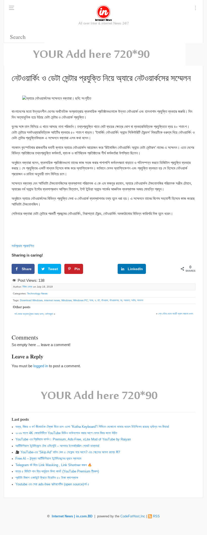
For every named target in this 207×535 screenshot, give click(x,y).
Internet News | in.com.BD (72, 516)
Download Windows (31, 300)
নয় (121, 300)
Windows (66, 300)
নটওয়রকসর (114, 300)
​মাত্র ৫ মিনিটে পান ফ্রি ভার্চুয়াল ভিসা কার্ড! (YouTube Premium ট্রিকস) (57, 471)
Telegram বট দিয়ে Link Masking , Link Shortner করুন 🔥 (53, 465)
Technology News (37, 293)
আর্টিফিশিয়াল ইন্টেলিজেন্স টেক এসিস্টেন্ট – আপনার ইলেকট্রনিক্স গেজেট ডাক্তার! (57, 446)
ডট (98, 300)
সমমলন (140, 300)
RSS (156, 516)
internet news (52, 300)
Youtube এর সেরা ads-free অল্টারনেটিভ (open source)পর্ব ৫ (52, 484)
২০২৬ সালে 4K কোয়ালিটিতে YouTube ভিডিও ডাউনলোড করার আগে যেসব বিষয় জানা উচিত (66, 433)
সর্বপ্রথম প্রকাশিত (23, 246)
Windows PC (80, 300)
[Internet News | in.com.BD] (103, 12)
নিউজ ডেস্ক (27, 286)
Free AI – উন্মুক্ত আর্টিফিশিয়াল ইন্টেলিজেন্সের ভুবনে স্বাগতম (48, 458)
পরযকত (127, 300)
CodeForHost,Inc (132, 516)
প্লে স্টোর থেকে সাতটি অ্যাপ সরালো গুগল (175, 313)
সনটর (133, 300)
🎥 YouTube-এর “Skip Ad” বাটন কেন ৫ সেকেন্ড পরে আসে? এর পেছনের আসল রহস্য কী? (67, 452)
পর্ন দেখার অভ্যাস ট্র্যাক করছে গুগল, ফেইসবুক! (33, 314)
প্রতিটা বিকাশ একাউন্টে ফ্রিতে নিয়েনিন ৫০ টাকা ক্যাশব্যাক (46, 478)
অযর (91, 300)
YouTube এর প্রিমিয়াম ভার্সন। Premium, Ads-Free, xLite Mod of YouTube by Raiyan (73, 439)
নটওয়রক (104, 300)
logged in (40, 366)
